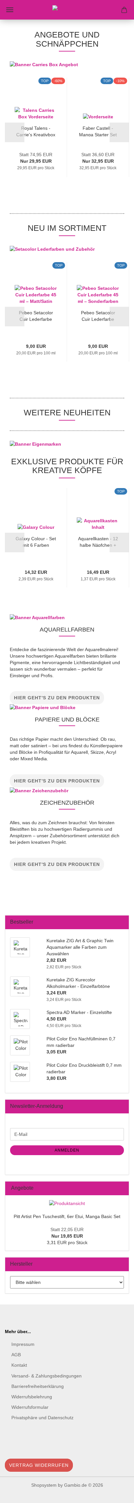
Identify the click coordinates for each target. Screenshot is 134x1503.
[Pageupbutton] (116, 1493)
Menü (10, 10)
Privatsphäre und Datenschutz (42, 1417)
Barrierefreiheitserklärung (37, 1386)
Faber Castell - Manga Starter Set (98, 131)
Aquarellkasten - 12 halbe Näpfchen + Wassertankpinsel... (98, 541)
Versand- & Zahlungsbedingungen (46, 1375)
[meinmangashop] (67, 10)
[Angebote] (122, 1188)
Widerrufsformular (29, 1407)
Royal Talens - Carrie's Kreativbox (35, 131)
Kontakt (19, 1365)
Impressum (22, 1344)
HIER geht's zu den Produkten (57, 697)
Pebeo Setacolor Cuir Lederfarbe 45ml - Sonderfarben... (98, 315)
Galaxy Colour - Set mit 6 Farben (36, 541)
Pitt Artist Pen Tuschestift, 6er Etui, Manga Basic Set (67, 1216)
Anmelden (67, 1150)
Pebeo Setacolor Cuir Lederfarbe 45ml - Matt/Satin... (35, 315)
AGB (16, 1354)
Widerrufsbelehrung (31, 1396)
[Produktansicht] (67, 1203)
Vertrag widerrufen (39, 1465)
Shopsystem (44, 1485)
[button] (14, 132)
